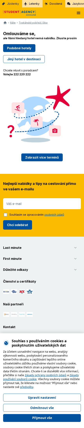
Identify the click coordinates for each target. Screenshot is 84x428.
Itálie (13, 23)
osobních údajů (54, 214)
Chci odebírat (17, 225)
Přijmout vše (42, 418)
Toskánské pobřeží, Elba (33, 23)
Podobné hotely (19, 48)
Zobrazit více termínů (42, 157)
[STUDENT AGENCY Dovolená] (18, 13)
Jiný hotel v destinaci (24, 59)
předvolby (26, 387)
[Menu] (78, 13)
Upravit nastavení (42, 397)
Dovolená (56, 3)
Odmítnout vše (42, 408)
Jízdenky (13, 3)
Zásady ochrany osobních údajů (45, 375)
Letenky (34, 3)
